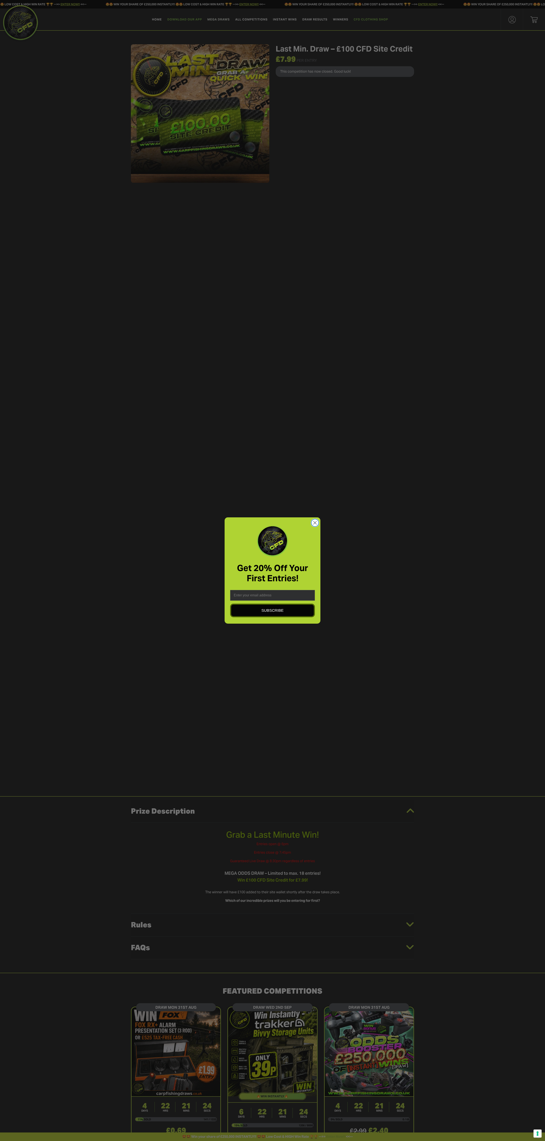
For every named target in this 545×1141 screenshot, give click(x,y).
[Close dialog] (315, 523)
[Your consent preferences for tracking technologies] (538, 1133)
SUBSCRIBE (272, 610)
